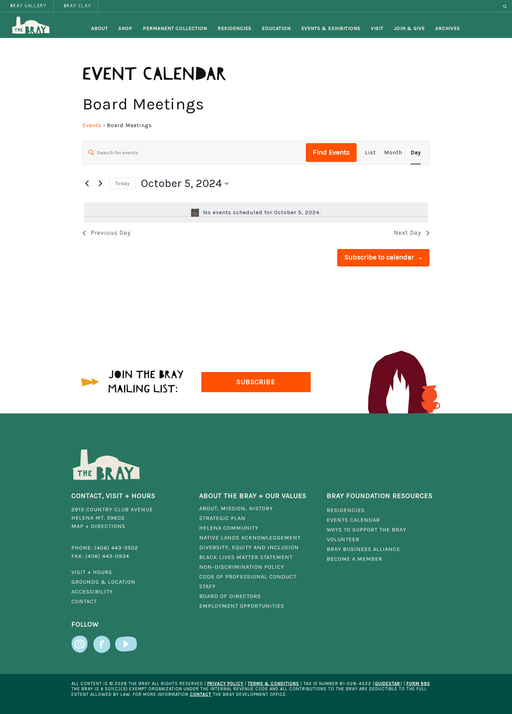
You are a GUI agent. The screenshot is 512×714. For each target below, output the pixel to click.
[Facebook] (101, 641)
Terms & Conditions (273, 683)
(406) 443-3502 (116, 547)
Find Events (331, 152)
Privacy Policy (225, 683)
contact (200, 694)
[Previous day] (87, 183)
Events (92, 125)
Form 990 (418, 683)
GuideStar (387, 683)
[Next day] (100, 183)
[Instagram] (80, 641)
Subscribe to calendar (379, 257)
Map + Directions (98, 526)
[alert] (256, 212)
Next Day (407, 232)
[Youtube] (126, 641)
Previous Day (111, 232)
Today (122, 183)
